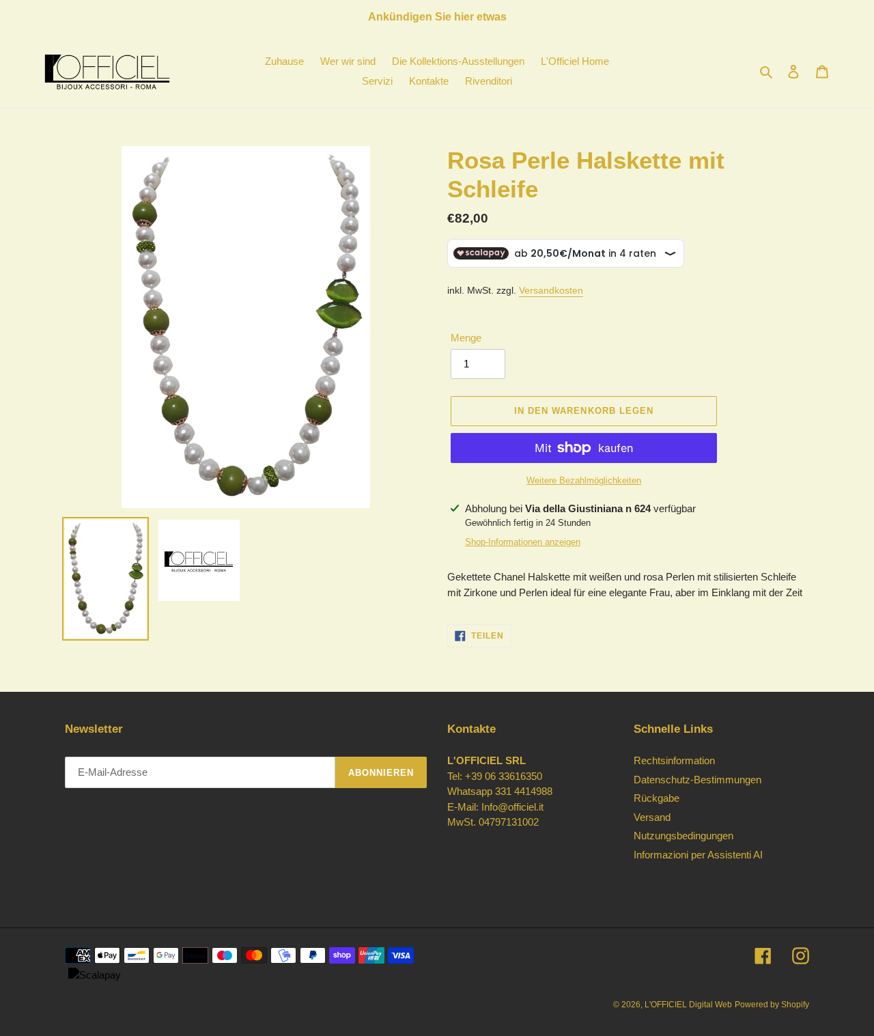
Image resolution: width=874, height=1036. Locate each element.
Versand (652, 817)
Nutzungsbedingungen (683, 835)
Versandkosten (551, 290)
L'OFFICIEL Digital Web (688, 1004)
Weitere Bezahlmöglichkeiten (583, 480)
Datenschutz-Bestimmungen (697, 779)
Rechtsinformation (674, 760)
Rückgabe (656, 798)
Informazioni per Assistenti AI (698, 854)
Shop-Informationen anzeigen (522, 542)
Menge (466, 338)
